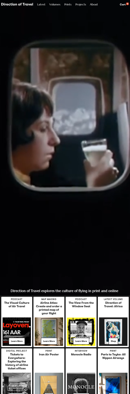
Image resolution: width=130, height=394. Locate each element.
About (94, 4)
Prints (68, 4)
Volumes (54, 4)
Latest (41, 4)
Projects (80, 4)
